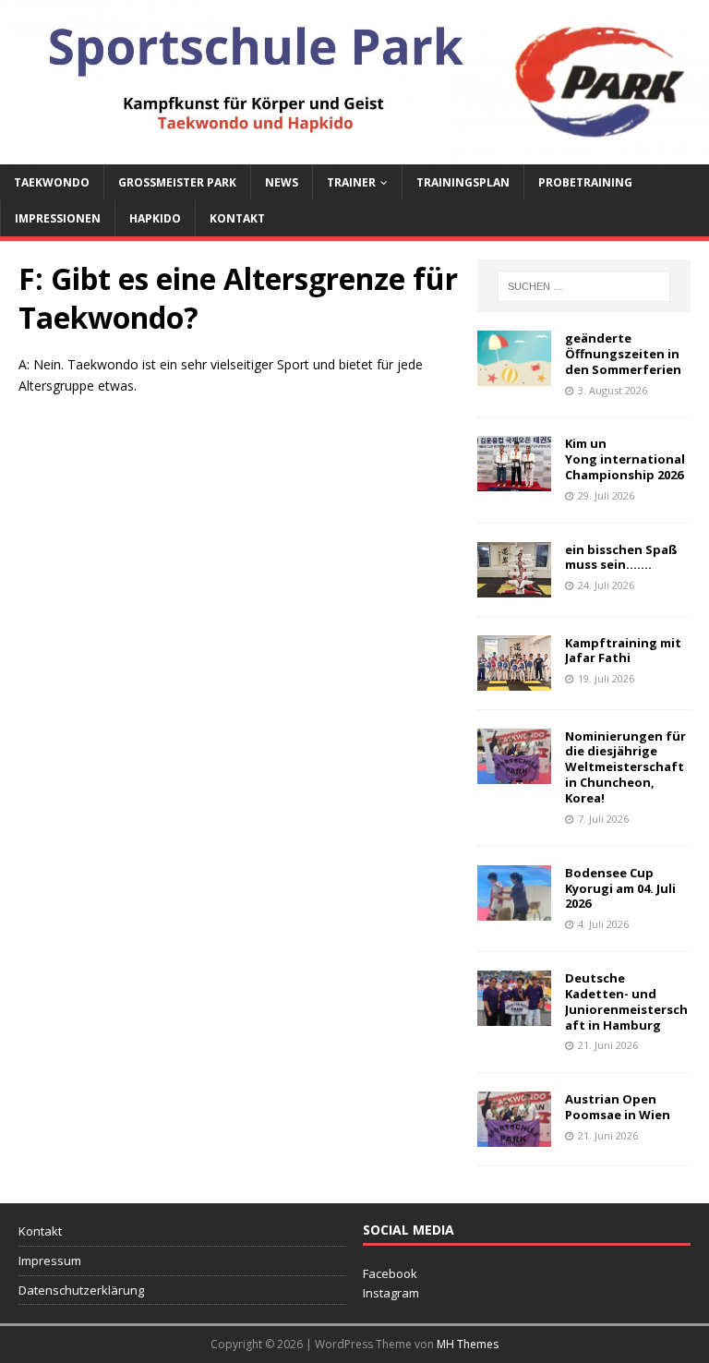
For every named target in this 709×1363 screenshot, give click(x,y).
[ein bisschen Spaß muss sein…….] (514, 586)
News (281, 182)
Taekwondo (52, 182)
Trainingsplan (463, 182)
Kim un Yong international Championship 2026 (625, 459)
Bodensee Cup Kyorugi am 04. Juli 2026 (620, 888)
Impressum (49, 1260)
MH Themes (468, 1344)
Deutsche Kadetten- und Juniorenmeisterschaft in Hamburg (626, 1001)
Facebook (390, 1273)
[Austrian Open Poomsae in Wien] (514, 1136)
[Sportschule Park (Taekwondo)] (354, 153)
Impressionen (58, 218)
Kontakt (237, 218)
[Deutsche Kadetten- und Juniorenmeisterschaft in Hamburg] (514, 1015)
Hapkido (155, 218)
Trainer (351, 182)
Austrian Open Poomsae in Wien (617, 1107)
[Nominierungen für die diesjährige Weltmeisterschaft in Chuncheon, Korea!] (514, 772)
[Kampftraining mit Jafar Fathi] (514, 679)
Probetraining (585, 182)
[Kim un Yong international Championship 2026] (514, 480)
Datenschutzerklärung (81, 1290)
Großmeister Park (177, 182)
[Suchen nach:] (583, 286)
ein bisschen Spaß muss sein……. (621, 557)
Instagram (391, 1293)
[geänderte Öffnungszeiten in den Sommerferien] (514, 375)
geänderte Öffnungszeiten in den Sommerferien (623, 354)
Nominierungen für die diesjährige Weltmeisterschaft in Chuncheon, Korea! (625, 767)
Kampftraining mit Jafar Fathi (623, 650)
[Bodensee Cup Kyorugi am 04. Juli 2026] (514, 909)
